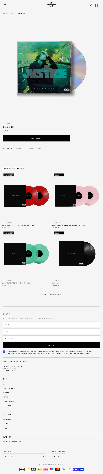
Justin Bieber (8, 123)
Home (5, 14)
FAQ (4, 384)
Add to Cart (36, 138)
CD (12, 14)
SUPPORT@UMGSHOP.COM (12, 441)
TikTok (5, 428)
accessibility (8, 405)
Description (7, 149)
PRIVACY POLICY (9, 401)
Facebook (7, 424)
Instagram (7, 419)
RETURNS (6, 392)
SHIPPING (6, 397)
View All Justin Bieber (51, 295)
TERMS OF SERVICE (9, 388)
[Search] (91, 5)
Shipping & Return (34, 149)
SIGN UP (51, 345)
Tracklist (19, 149)
